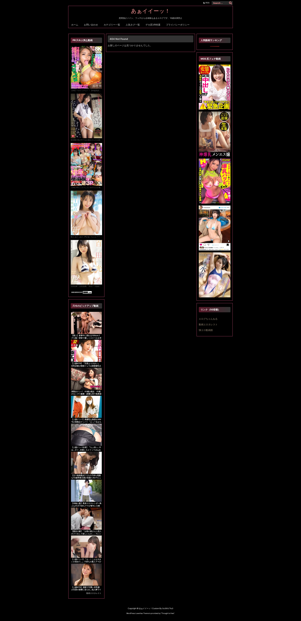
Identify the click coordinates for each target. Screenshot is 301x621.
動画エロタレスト (93, 593)
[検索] (230, 3)
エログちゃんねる (208, 318)
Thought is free (167, 613)
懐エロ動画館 (206, 330)
